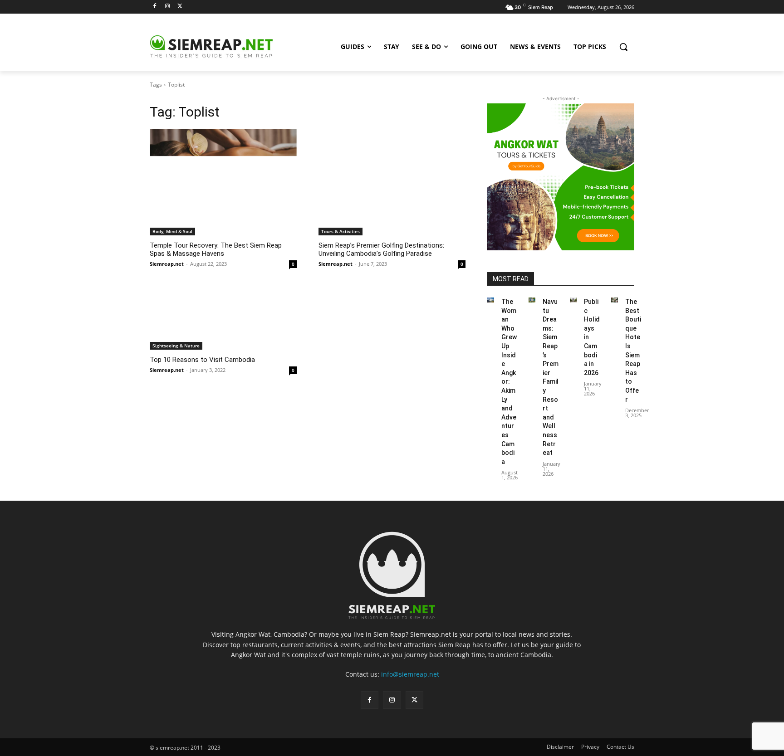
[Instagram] (167, 6)
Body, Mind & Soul (172, 231)
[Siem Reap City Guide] (222, 46)
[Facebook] (155, 6)
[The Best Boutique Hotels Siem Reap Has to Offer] (614, 300)
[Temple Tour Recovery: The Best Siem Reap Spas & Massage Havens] (223, 166)
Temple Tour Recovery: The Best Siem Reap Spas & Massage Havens (216, 249)
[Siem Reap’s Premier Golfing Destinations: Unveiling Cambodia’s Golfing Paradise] (392, 166)
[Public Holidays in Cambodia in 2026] (573, 300)
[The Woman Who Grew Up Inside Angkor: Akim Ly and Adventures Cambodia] (490, 300)
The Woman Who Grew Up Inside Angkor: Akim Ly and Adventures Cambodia (509, 381)
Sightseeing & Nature (176, 345)
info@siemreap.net (410, 674)
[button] (623, 47)
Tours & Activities (340, 231)
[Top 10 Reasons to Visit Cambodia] (223, 288)
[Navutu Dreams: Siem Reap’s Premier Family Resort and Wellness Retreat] (532, 300)
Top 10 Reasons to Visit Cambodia (202, 360)
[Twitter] (180, 6)
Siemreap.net (167, 263)
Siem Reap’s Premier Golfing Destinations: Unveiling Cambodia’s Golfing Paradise (381, 249)
